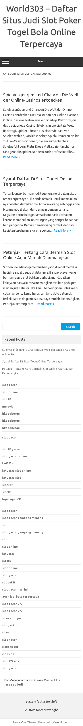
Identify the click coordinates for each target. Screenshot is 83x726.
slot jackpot (11, 625)
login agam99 (11, 499)
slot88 (6, 399)
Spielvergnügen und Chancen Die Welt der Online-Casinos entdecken (41, 97)
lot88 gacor (11, 449)
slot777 (7, 484)
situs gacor (10, 646)
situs (5, 632)
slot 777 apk (10, 661)
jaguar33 (8, 553)
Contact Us (52, 680)
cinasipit (8, 653)
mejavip (8, 406)
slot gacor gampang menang (22, 517)
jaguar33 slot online (16, 470)
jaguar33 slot (11, 477)
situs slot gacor (13, 618)
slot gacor (9, 384)
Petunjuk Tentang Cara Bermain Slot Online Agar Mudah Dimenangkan (39, 255)
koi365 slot (10, 463)
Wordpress (61, 722)
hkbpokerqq (11, 413)
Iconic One (20, 722)
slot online (10, 392)
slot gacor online (14, 456)
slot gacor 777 (12, 603)
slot (5, 525)
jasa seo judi (13, 684)
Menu (41, 61)
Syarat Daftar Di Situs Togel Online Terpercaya (32, 361)
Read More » (11, 157)
